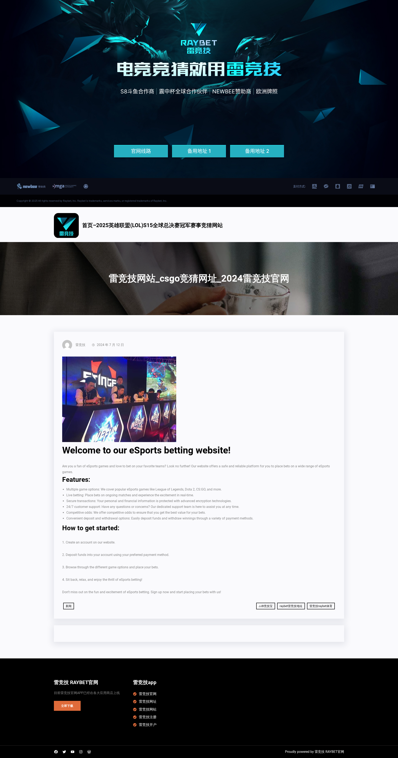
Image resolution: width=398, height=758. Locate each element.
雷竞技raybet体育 (320, 606)
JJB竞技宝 (266, 606)
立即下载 (67, 705)
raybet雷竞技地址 (291, 606)
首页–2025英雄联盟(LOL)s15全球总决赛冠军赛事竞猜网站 (152, 225)
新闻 (69, 606)
